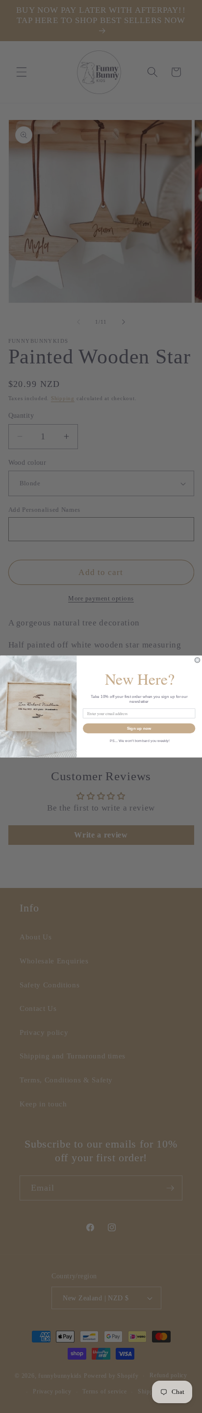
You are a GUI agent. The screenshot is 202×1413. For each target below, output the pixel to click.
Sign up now (139, 728)
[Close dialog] (197, 660)
